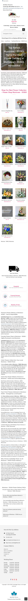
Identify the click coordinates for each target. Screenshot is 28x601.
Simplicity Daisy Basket (20, 146)
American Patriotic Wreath (7, 182)
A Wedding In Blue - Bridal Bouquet (21, 128)
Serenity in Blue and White (21, 164)
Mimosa (20, 182)
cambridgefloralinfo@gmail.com (15, 8)
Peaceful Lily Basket (20, 200)
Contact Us (6, 554)
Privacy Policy (7, 552)
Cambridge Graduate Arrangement (7, 235)
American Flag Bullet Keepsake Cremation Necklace (7, 110)
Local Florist (7, 41)
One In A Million (20, 110)
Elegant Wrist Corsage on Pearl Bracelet (7, 146)
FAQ (5, 555)
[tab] (14, 496)
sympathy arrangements (11, 413)
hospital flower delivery (6, 446)
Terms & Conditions (8, 550)
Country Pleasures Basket (7, 164)
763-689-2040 (9, 537)
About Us (6, 549)
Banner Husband (7, 218)
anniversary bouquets (6, 323)
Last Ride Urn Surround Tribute (7, 200)
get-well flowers (12, 447)
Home (2, 41)
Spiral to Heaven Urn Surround (21, 218)
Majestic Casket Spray (7, 128)
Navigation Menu (7, 33)
